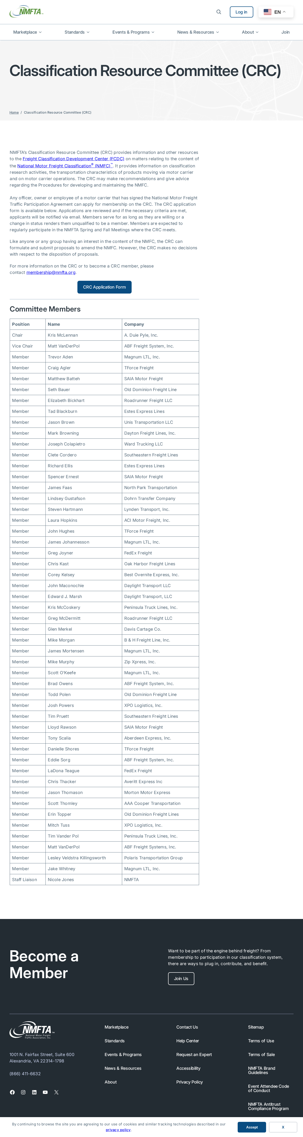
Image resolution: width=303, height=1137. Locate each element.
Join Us (181, 978)
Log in (241, 11)
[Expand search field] (219, 12)
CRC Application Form (104, 287)
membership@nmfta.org (51, 272)
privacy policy (118, 1130)
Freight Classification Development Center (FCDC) (73, 158)
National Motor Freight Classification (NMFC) (64, 165)
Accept (252, 1127)
